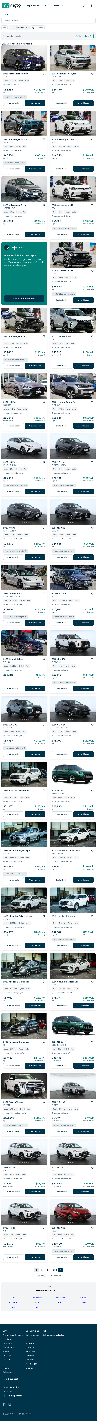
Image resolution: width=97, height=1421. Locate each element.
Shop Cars (30, 5)
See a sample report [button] (24, 298)
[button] (4, 27)
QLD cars (7, 1359)
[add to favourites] (44, 74)
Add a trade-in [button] (82, 36)
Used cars (7, 1339)
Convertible (60, 1298)
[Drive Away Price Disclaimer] (60, 355)
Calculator (7, 1372)
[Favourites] (83, 5)
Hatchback (14, 1302)
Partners (30, 1355)
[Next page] (60, 1270)
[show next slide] (43, 60)
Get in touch (8, 1391)
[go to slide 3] (24, 68)
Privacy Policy (24, 1414)
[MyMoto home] (11, 5)
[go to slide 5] (28, 68)
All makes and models (13, 1335)
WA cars (6, 1351)
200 (55, 1270)
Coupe (83, 1298)
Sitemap (30, 1368)
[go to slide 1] (20, 68)
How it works (31, 1351)
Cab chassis (36, 1298)
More (56, 5)
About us (30, 1347)
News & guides (33, 1364)
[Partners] (91, 5)
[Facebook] (4, 1404)
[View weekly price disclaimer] (44, 92)
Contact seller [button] (13, 103)
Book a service (33, 1335)
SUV (37, 1302)
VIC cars (7, 1355)
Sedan (60, 1302)
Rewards (30, 1359)
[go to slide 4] (26, 68)
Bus (13, 1298)
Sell (47, 5)
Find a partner (15, 1396)
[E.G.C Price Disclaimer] (7, 92)
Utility (83, 1302)
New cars (7, 1343)
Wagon (37, 1307)
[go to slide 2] (22, 68)
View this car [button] (35, 103)
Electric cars (8, 1347)
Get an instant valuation (53, 1335)
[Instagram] (9, 1404)
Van (13, 1307)
